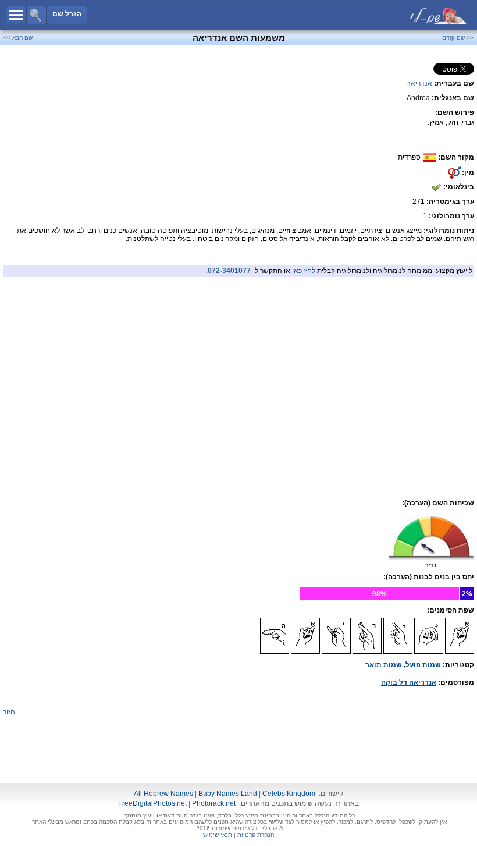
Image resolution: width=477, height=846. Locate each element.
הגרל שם (66, 14)
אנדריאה (419, 83)
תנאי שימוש (217, 834)
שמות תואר (383, 665)
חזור (9, 712)
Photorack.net (214, 803)
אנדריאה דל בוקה (408, 682)
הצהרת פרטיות (255, 834)
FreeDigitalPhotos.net (152, 803)
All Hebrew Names (163, 794)
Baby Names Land (227, 794)
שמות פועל (423, 665)
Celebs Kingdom (288, 794)
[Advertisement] (238, 362)
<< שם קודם (458, 37)
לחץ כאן (303, 271)
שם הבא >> (18, 37)
